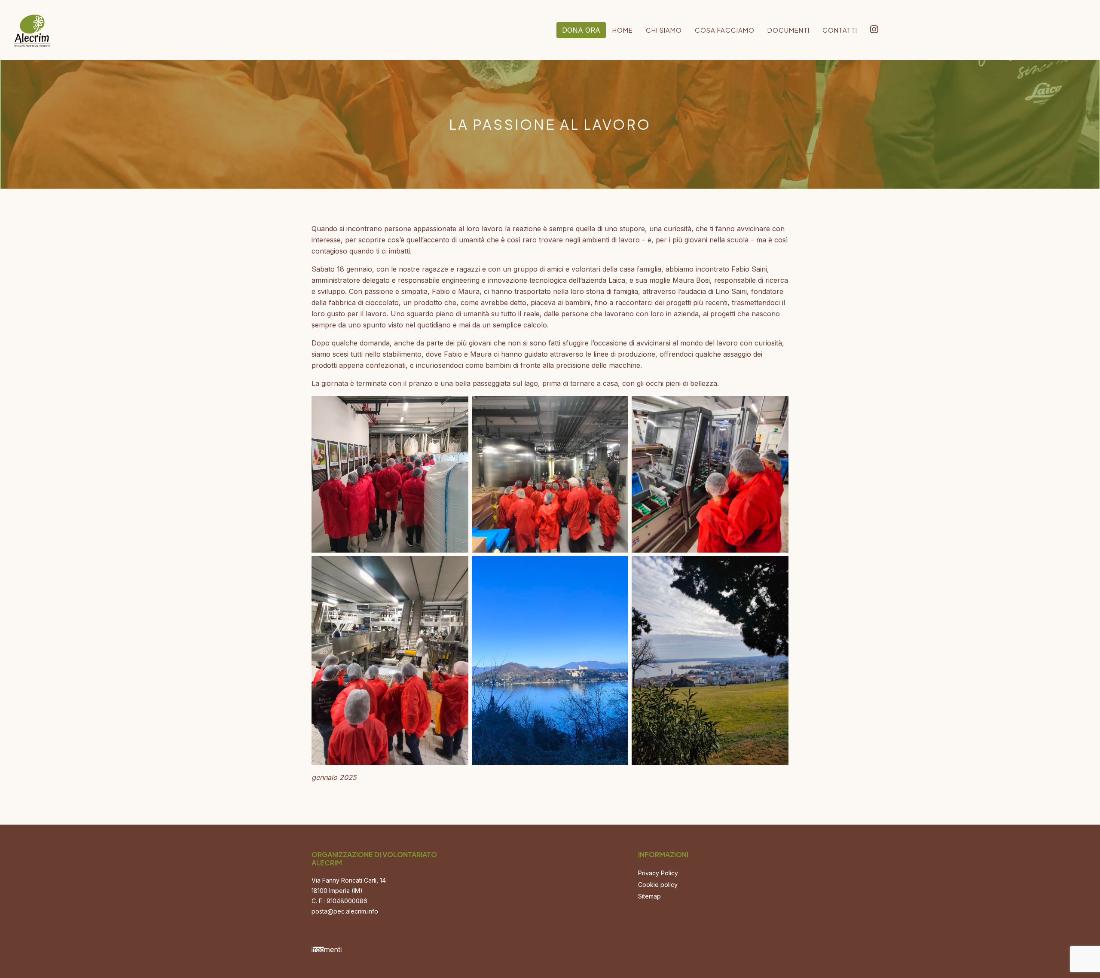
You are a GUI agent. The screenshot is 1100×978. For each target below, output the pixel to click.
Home (622, 30)
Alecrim (32, 28)
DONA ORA (581, 30)
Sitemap (649, 896)
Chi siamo (664, 30)
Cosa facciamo (725, 30)
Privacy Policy (658, 873)
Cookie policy (658, 884)
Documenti (788, 30)
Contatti (839, 30)
